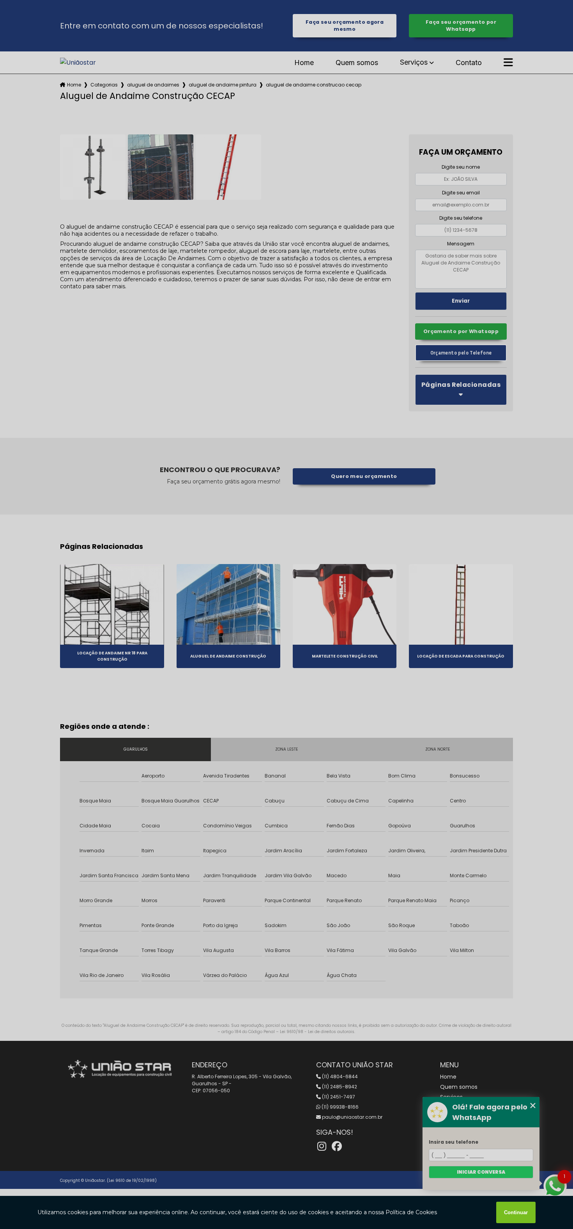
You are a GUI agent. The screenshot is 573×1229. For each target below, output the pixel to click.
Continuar (516, 1212)
